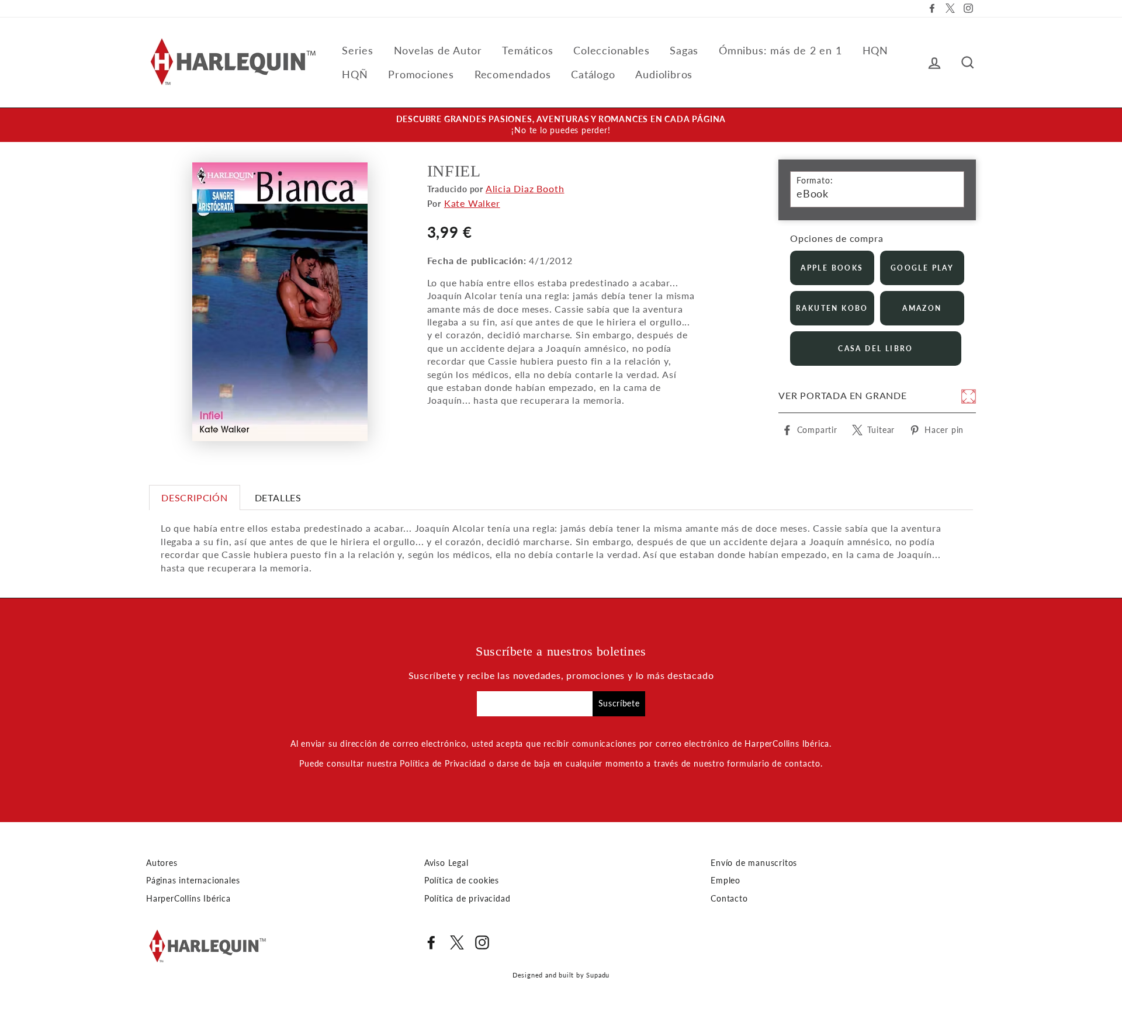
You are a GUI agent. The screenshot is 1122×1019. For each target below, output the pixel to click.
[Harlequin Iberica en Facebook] (431, 942)
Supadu (598, 975)
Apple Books (832, 268)
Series (357, 50)
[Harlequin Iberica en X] (457, 942)
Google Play (922, 268)
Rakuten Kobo (832, 308)
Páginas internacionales (193, 880)
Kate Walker (472, 203)
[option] (561, 125)
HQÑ (355, 74)
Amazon (921, 308)
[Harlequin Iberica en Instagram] (482, 942)
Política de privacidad (467, 898)
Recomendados (513, 74)
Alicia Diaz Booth (525, 188)
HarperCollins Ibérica (188, 898)
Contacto (729, 898)
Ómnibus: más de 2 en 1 (780, 50)
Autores (162, 863)
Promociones (421, 74)
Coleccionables (611, 50)
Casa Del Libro (875, 348)
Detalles (278, 497)
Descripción (194, 497)
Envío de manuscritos (754, 863)
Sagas (684, 50)
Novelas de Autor (438, 50)
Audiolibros (663, 74)
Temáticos (527, 50)
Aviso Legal (446, 863)
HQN (875, 50)
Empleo (725, 880)
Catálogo (593, 74)
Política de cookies (461, 880)
